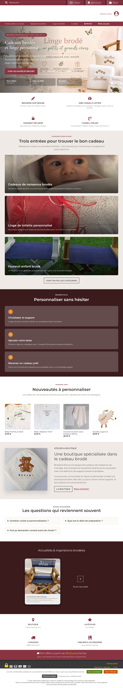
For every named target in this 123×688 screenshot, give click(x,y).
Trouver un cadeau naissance (58, 71)
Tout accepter (94, 672)
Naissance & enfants (38, 24)
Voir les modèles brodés (21, 71)
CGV (115, 667)
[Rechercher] (6, 2)
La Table (74, 24)
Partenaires (112, 663)
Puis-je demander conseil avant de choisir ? (33, 530)
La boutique (63, 489)
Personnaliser (49, 676)
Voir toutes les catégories (61, 280)
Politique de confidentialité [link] (69, 676)
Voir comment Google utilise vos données (61, 684)
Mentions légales (102, 667)
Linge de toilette (58, 24)
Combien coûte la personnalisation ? (29, 521)
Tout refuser (110, 672)
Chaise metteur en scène (14, 24)
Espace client (106, 14)
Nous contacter (81, 489)
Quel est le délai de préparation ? (85, 521)
